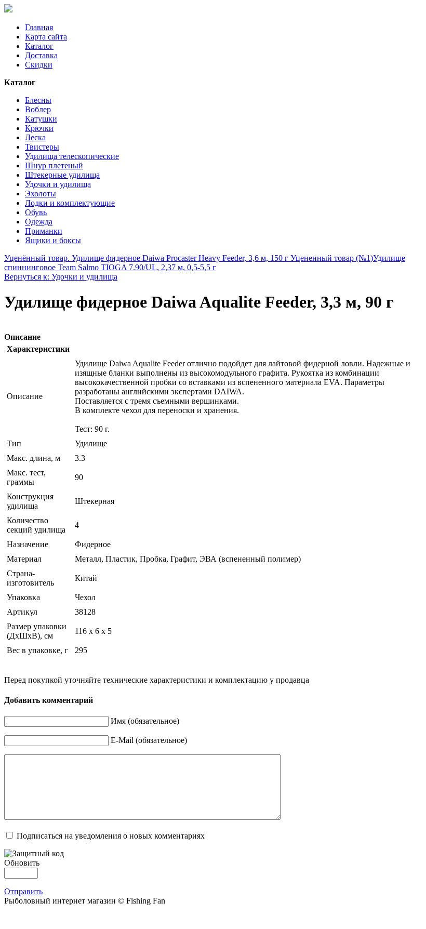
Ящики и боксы (53, 240)
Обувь (36, 212)
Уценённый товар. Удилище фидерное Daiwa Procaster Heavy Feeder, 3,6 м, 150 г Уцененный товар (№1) (188, 258)
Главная (39, 27)
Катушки (41, 118)
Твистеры (42, 146)
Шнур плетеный (54, 165)
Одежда (38, 221)
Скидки (38, 64)
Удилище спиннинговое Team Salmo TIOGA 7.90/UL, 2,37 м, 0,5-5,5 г (204, 263)
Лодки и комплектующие (70, 202)
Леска (35, 137)
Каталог (39, 46)
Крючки (39, 128)
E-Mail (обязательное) (149, 740)
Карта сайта (46, 36)
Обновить (21, 862)
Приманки (43, 231)
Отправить (23, 891)
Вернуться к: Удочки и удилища (60, 276)
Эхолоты (40, 193)
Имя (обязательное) (145, 720)
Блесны (38, 100)
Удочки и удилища (58, 184)
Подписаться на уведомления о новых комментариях (111, 835)
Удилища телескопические (72, 156)
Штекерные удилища (62, 174)
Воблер (38, 109)
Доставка (41, 55)
